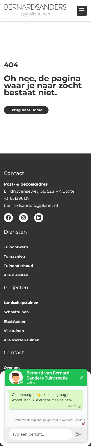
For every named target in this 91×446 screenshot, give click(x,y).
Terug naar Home (26, 110)
